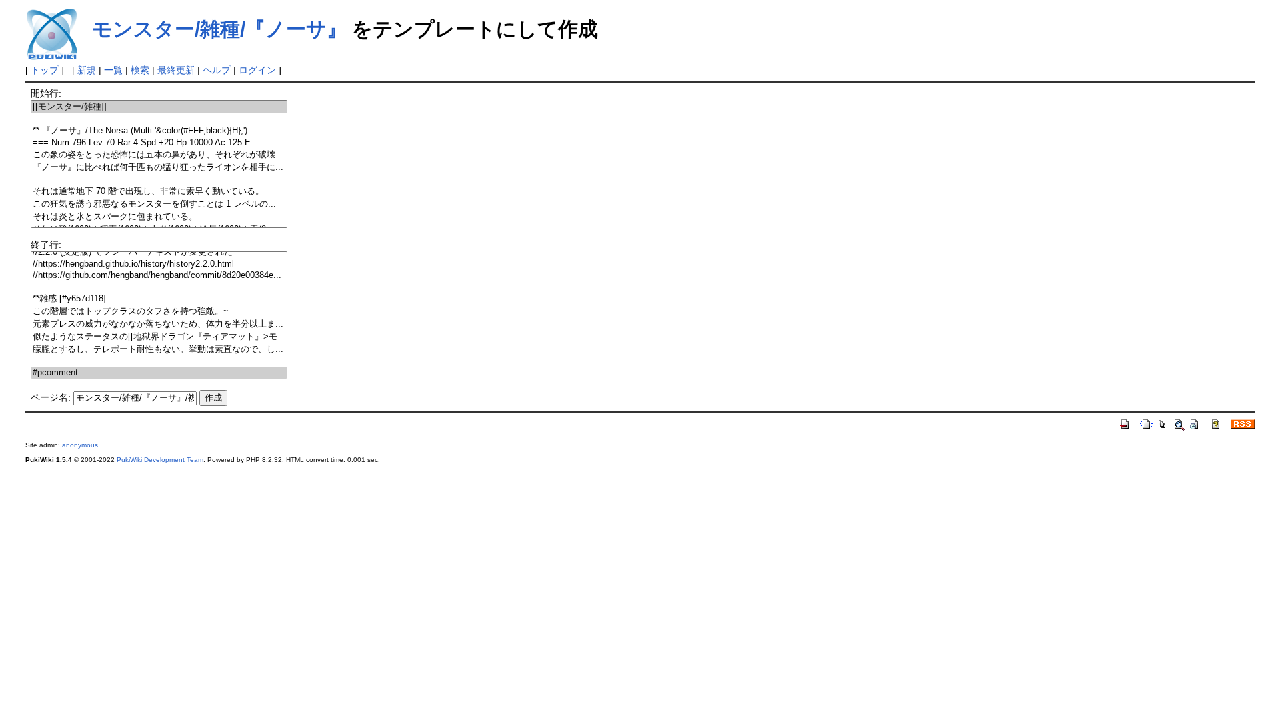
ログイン (257, 70)
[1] (159, 119)
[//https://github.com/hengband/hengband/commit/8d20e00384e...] (159, 275)
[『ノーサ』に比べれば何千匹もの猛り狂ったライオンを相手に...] (159, 167)
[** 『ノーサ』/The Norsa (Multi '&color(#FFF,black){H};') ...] (159, 131)
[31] (159, 361)
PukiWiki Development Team (160, 459)
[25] (159, 287)
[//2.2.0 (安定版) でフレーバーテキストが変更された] (159, 252)
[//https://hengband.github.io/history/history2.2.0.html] (159, 264)
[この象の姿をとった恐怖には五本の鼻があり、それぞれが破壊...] (159, 155)
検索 (140, 70)
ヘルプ (217, 70)
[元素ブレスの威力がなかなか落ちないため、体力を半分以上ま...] (159, 324)
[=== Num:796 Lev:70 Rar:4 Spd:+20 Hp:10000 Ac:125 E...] (159, 143)
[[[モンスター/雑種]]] (159, 107)
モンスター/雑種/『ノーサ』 (219, 29)
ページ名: (51, 397)
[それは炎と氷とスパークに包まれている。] (159, 217)
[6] (159, 179)
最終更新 (176, 70)
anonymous (80, 445)
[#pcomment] (159, 373)
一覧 (113, 70)
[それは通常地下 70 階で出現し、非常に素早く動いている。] (159, 191)
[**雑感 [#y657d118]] (159, 299)
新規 (86, 70)
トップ (45, 70)
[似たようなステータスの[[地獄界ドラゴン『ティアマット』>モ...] (159, 337)
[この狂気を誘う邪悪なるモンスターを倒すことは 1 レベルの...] (159, 204)
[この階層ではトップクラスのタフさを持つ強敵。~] (159, 311)
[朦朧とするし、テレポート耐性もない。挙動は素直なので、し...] (159, 349)
